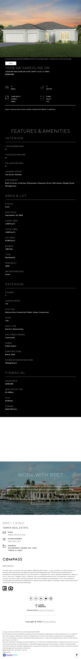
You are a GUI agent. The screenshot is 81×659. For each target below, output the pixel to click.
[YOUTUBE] (46, 598)
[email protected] (65, 59)
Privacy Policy (49, 621)
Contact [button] (40, 501)
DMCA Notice (8, 566)
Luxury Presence (46, 610)
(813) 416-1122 (14, 541)
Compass (52, 570)
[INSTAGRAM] (36, 598)
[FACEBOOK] (31, 598)
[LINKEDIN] (41, 598)
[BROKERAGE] (51, 598)
